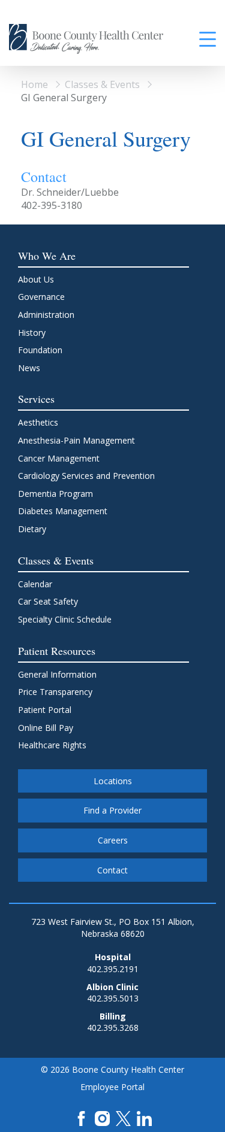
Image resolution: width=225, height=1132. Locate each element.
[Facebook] (81, 1117)
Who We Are (47, 255)
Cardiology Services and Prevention (86, 475)
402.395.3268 (113, 1027)
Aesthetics (38, 422)
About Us (36, 279)
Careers (113, 840)
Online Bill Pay (45, 727)
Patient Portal (44, 709)
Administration (46, 314)
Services (36, 399)
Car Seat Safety (48, 601)
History (32, 332)
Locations (113, 781)
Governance (41, 296)
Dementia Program (55, 493)
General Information (57, 674)
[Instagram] (102, 1117)
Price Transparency (55, 691)
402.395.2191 (113, 969)
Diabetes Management (62, 511)
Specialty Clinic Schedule (65, 619)
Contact (112, 870)
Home (34, 84)
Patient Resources (56, 651)
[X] (123, 1117)
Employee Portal (112, 1086)
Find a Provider (112, 810)
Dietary (32, 529)
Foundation (40, 350)
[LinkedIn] (144, 1117)
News (29, 368)
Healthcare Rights (52, 745)
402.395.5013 (113, 998)
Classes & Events (102, 84)
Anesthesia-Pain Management (76, 440)
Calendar (35, 584)
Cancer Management (59, 458)
